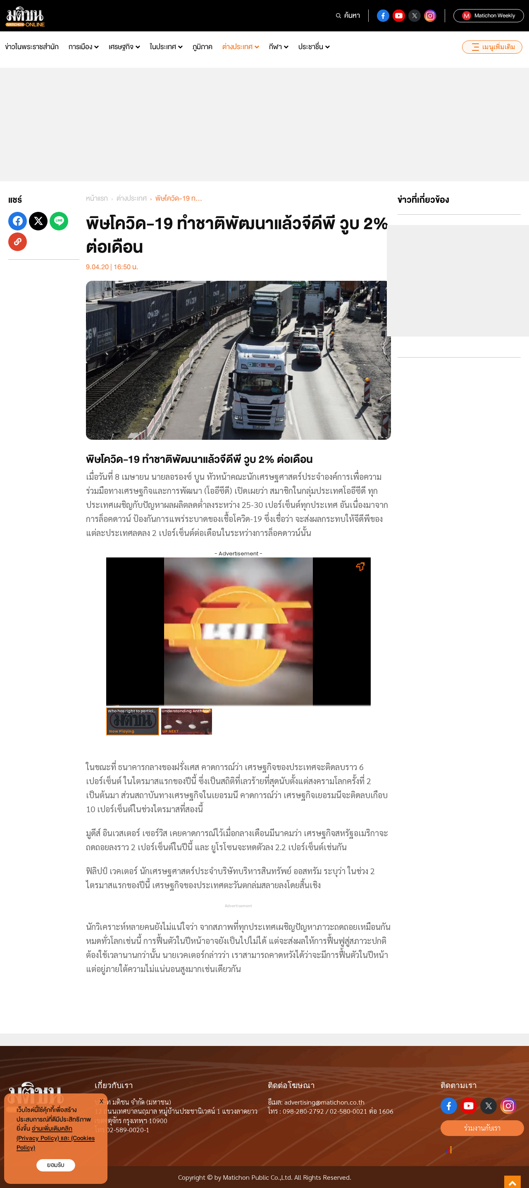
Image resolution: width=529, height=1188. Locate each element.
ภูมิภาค (202, 47)
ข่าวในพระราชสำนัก (32, 47)
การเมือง (80, 47)
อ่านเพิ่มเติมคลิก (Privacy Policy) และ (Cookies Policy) (56, 1138)
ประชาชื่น (310, 47)
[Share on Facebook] (17, 221)
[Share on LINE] (59, 221)
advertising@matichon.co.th (324, 1102)
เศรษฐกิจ (121, 47)
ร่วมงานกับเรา (482, 1128)
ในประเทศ (163, 47)
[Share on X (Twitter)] (38, 221)
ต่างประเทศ (237, 47)
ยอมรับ (55, 1165)
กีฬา (275, 47)
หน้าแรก (97, 198)
